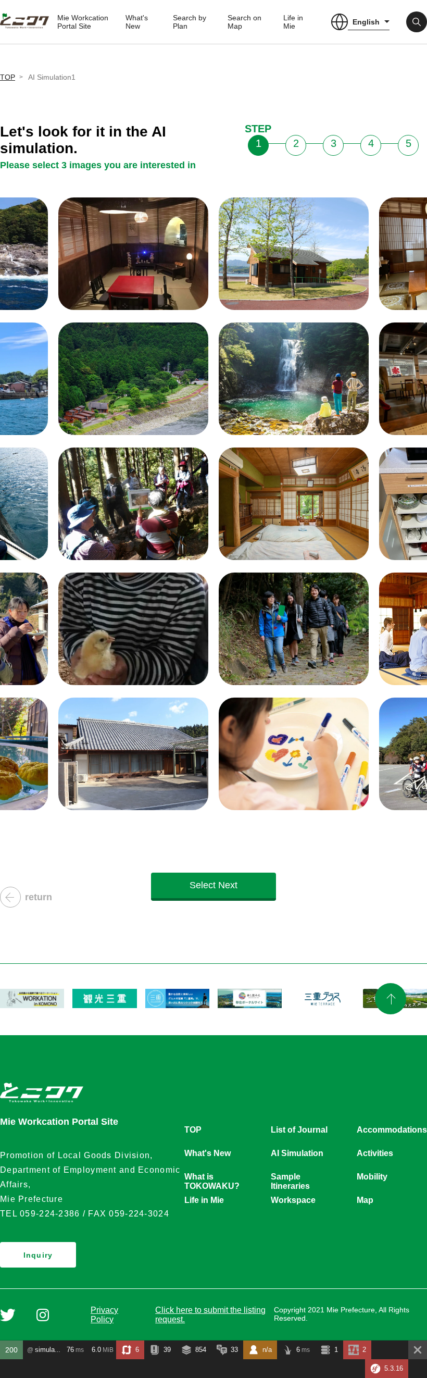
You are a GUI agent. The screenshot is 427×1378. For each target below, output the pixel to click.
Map (365, 1200)
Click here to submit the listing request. (210, 1315)
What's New (136, 22)
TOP (7, 77)
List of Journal (299, 1129)
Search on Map (244, 22)
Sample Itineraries (290, 1177)
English (366, 22)
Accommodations (392, 1129)
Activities (375, 1153)
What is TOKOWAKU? (212, 1177)
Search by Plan (189, 22)
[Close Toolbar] (417, 1349)
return (38, 897)
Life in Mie (293, 22)
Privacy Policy (104, 1315)
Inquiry (38, 1255)
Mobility (372, 1176)
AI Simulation (297, 1153)
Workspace (293, 1200)
